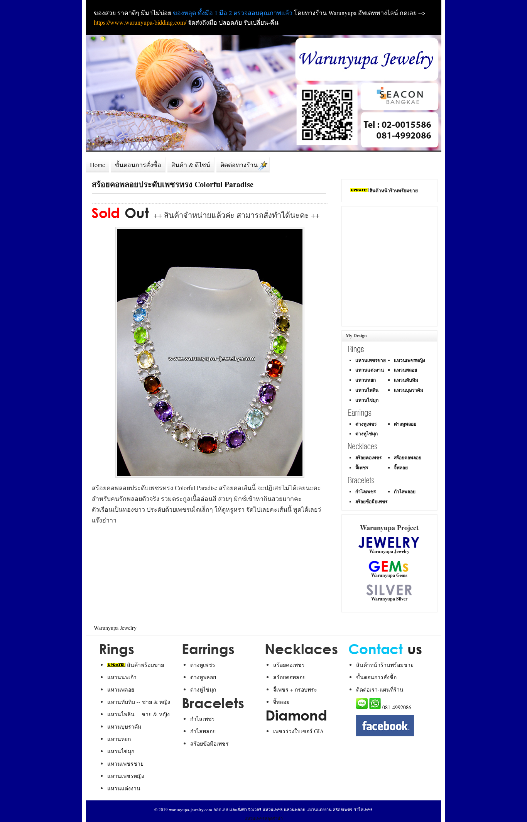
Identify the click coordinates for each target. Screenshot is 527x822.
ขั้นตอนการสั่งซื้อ (138, 164)
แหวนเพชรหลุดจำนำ (264, 818)
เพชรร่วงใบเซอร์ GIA (298, 731)
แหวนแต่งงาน (369, 370)
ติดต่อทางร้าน (239, 164)
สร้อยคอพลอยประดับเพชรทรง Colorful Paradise (172, 184)
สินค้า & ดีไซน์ (190, 164)
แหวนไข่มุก (366, 400)
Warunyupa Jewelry (115, 627)
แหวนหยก (365, 380)
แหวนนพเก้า (122, 677)
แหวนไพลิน (366, 390)
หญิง (164, 701)
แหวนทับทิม (406, 380)
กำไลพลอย (405, 491)
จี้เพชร (361, 467)
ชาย (147, 701)
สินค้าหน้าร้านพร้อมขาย (394, 190)
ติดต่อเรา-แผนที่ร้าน (380, 689)
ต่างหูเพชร (366, 424)
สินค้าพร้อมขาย (145, 664)
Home (97, 164)
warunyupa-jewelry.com (190, 809)
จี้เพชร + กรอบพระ (295, 689)
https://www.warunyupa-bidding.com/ (140, 22)
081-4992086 (396, 707)
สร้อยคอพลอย (407, 457)
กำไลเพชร (365, 491)
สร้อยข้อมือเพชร (371, 501)
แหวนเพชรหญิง (409, 360)
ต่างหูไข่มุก (366, 433)
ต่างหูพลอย (405, 424)
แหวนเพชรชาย (370, 360)
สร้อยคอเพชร (368, 457)
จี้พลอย (401, 467)
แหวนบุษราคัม (408, 390)
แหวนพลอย (405, 370)
